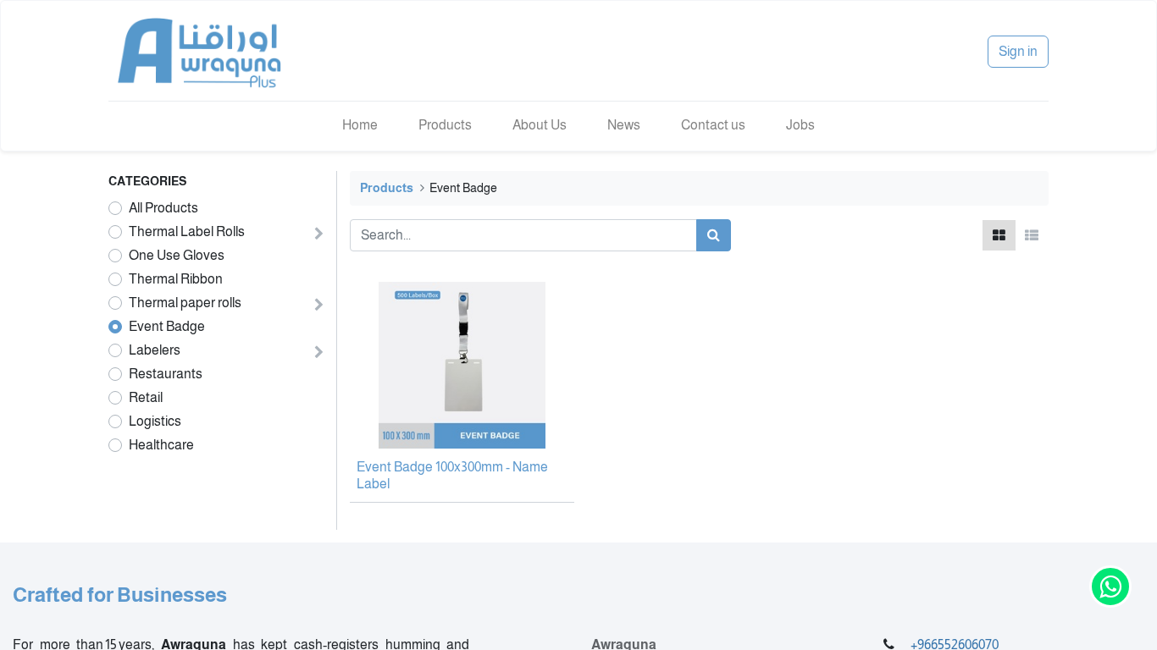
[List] (1032, 235)
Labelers (154, 350)
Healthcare (161, 445)
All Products (163, 208)
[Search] (713, 235)
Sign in (1018, 51)
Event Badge (167, 326)
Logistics (155, 421)
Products (386, 188)
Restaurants (165, 373)
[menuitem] (360, 125)
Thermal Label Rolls (187, 231)
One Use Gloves (176, 255)
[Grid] (999, 235)
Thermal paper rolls (185, 302)
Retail (146, 397)
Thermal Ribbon (176, 279)
